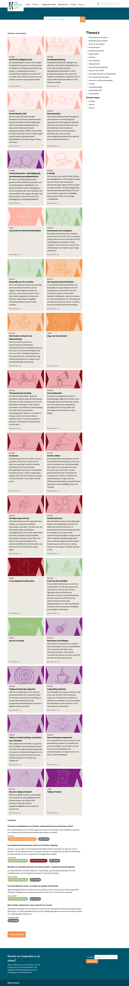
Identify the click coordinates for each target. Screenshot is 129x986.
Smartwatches (94, 94)
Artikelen (92, 101)
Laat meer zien (17, 934)
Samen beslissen (94, 47)
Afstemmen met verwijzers (98, 37)
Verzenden (92, 961)
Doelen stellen (94, 54)
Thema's (92, 104)
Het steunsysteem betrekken (99, 77)
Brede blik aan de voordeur (98, 41)
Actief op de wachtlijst (96, 44)
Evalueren (92, 57)
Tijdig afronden (94, 64)
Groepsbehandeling (95, 87)
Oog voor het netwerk (96, 70)
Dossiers (92, 108)
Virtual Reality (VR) (95, 90)
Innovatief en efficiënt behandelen (101, 80)
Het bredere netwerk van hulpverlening (102, 74)
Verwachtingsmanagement (98, 67)
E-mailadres (90, 957)
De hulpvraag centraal (96, 51)
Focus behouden (94, 60)
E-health (92, 84)
